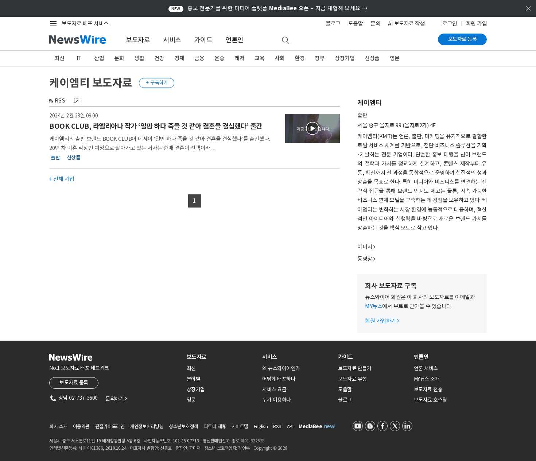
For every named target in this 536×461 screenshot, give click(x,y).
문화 (119, 58)
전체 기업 (61, 178)
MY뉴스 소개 (427, 379)
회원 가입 (476, 23)
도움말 (355, 23)
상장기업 (344, 58)
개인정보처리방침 (146, 426)
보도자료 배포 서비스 (85, 23)
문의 (375, 23)
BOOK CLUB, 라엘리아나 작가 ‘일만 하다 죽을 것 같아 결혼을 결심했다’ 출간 (155, 126)
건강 (159, 58)
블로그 (333, 23)
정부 (320, 58)
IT (79, 58)
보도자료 (138, 40)
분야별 (194, 379)
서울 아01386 (90, 448)
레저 (239, 58)
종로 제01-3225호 (248, 440)
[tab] (222, 356)
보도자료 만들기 (354, 368)
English (261, 426)
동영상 (364, 258)
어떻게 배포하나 (278, 379)
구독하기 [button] (157, 83)
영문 (395, 58)
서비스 (172, 40)
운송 (219, 58)
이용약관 (81, 426)
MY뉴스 (373, 306)
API (290, 426)
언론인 (234, 40)
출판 (55, 157)
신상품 (372, 58)
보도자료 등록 (462, 39)
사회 (279, 58)
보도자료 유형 (352, 379)
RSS (60, 100)
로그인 (449, 23)
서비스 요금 (274, 389)
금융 (199, 58)
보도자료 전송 (428, 389)
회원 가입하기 (382, 320)
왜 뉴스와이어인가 (281, 368)
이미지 (364, 246)
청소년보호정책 (183, 426)
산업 (99, 58)
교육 (259, 58)
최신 (59, 58)
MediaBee (310, 426)
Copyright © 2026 (270, 448)
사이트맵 (240, 426)
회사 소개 (58, 426)
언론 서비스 (426, 368)
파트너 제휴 (215, 426)
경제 (179, 58)
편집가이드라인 (110, 426)
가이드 (203, 40)
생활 (139, 58)
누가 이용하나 (276, 399)
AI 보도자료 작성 (406, 23)
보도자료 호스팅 (430, 399)
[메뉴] (54, 24)
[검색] (285, 40)
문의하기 (116, 398)
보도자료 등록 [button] (73, 382)
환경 (299, 58)
